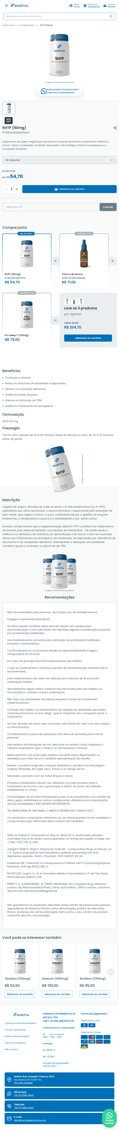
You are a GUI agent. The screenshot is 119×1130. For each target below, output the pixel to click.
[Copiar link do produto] (115, 127)
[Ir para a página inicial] (39, 5)
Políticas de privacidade (17, 1036)
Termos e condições (15, 1042)
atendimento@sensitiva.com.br (30, 1120)
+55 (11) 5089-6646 (24, 1095)
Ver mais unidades (23, 1082)
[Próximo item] (110, 972)
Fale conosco (11, 1049)
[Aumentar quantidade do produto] (17, 189)
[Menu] (6, 6)
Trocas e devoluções (15, 1029)
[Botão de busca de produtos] (111, 16)
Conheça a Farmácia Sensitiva (20, 1023)
